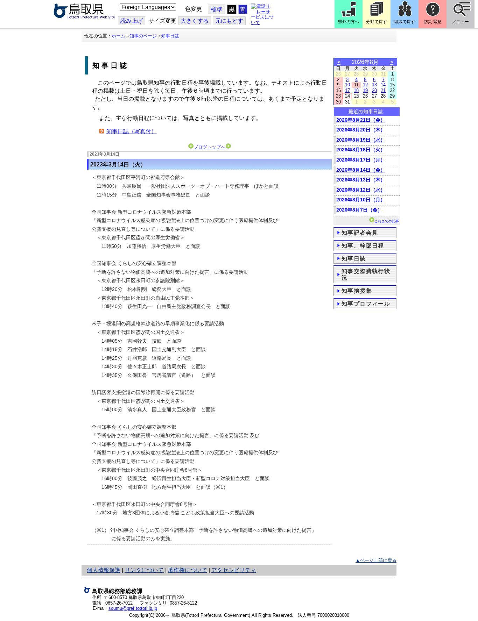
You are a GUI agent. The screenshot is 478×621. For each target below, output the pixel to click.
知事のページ (143, 35)
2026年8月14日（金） (360, 170)
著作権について (187, 570)
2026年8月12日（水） (360, 190)
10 (347, 84)
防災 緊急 (433, 21)
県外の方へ (348, 21)
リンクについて (144, 570)
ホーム (118, 35)
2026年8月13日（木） (360, 180)
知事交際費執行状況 (366, 274)
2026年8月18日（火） (360, 149)
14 (383, 84)
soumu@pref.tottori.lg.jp (132, 608)
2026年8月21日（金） (360, 120)
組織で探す (404, 21)
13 (374, 84)
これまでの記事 (386, 221)
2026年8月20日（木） (360, 130)
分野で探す (376, 21)
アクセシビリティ (233, 570)
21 (383, 90)
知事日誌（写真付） (131, 131)
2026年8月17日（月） (360, 160)
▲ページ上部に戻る (376, 560)
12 (365, 84)
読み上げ (131, 21)
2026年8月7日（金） (359, 210)
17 (347, 90)
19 (365, 90)
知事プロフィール (366, 304)
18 (356, 90)
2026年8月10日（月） (360, 199)
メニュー (460, 21)
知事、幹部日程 (363, 246)
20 (374, 90)
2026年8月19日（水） (360, 140)
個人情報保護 (103, 570)
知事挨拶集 (357, 291)
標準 (217, 9)
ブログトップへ (209, 147)
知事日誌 (170, 35)
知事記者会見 (360, 233)
